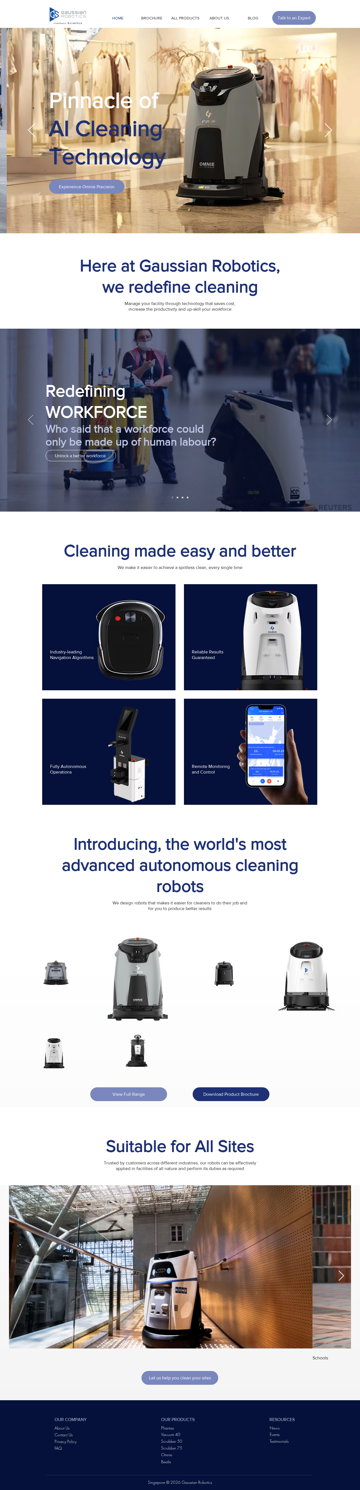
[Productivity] (172, 497)
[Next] (328, 130)
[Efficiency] (182, 497)
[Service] (187, 497)
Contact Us (64, 1434)
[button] (151, 18)
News (275, 1428)
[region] (109, 637)
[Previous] (31, 130)
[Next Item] (341, 1276)
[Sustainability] (177, 497)
